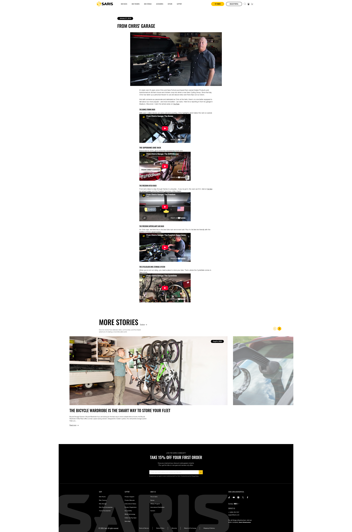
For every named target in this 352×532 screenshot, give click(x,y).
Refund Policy (160, 528)
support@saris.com (233, 515)
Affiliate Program (155, 504)
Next (279, 329)
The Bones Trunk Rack (147, 109)
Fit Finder (218, 4)
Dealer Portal (234, 4)
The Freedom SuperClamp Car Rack (151, 226)
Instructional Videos (130, 504)
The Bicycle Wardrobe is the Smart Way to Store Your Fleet (119, 410)
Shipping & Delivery (209, 528)
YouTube (176, 104)
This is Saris (153, 497)
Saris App (127, 521)
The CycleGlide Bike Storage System (152, 266)
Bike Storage (103, 504)
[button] (245, 4)
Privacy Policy (195, 476)
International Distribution (157, 507)
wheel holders (156, 232)
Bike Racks (102, 497)
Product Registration (131, 507)
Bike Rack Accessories (105, 507)
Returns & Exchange (190, 528)
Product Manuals (130, 500)
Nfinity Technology (130, 514)
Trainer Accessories (105, 511)
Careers (152, 511)
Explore (142, 324)
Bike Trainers (103, 500)
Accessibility (128, 511)
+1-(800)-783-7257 (233, 512)
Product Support (129, 497)
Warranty (174, 528)
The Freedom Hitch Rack (148, 185)
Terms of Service (144, 528)
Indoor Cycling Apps (130, 518)
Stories (152, 500)
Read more (72, 425)
